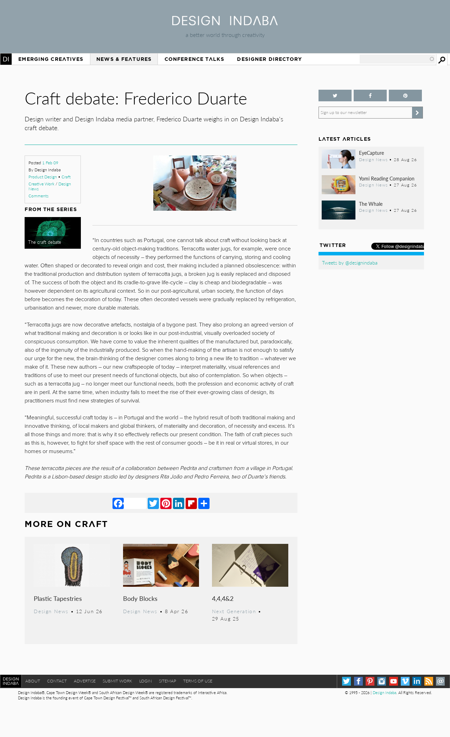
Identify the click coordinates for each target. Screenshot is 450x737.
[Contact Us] (440, 681)
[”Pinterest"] (405, 95)
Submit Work (117, 681)
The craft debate (44, 242)
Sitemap (167, 681)
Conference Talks (194, 59)
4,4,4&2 (222, 598)
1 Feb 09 (50, 163)
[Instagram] (381, 681)
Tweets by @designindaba (350, 262)
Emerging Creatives (50, 59)
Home (6, 59)
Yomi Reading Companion (386, 178)
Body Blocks (140, 598)
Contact (57, 681)
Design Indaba (384, 692)
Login (145, 681)
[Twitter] (153, 503)
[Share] (204, 503)
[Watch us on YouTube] (393, 681)
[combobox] (397, 59)
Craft (66, 177)
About (32, 681)
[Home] (225, 23)
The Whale (370, 203)
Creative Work (41, 184)
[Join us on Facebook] (370, 95)
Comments (38, 196)
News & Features (124, 59)
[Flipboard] (191, 503)
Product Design (42, 177)
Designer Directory (269, 59)
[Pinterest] (166, 503)
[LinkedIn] (178, 503)
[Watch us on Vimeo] (405, 681)
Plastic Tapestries (58, 598)
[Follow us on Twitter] (335, 95)
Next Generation (234, 611)
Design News (51, 611)
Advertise (85, 681)
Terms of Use (197, 681)
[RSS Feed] (428, 681)
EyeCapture (371, 152)
